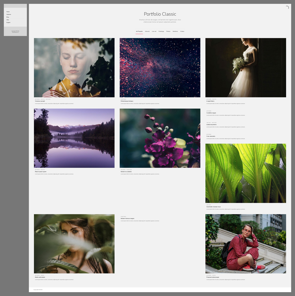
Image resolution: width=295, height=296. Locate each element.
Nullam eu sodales (126, 171)
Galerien (9, 14)
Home (8, 11)
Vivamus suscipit (40, 101)
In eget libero (210, 101)
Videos (182, 31)
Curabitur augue (211, 113)
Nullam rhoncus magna (127, 218)
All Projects (139, 31)
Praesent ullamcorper (212, 277)
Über (8, 20)
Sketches (175, 31)
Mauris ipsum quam (40, 171)
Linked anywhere (211, 124)
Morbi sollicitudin (40, 277)
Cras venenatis (210, 136)
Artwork (147, 31)
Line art (154, 31)
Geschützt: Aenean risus (213, 207)
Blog (8, 17)
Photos (168, 31)
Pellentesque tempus (127, 101)
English (8, 22)
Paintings (161, 31)
